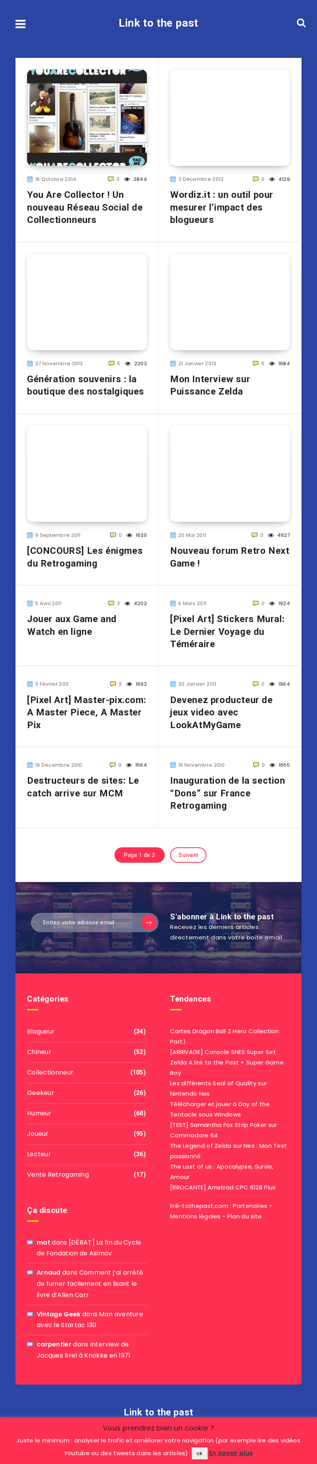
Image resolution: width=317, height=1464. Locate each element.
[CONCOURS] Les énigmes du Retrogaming (85, 556)
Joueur (38, 1133)
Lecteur (39, 1154)
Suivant (188, 855)
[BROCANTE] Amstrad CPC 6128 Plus (223, 1187)
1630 (141, 535)
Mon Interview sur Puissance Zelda (210, 385)
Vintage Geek (59, 1314)
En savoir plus (231, 1453)
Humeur (39, 1113)
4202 (140, 603)
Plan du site (244, 1216)
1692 (141, 684)
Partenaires (250, 1206)
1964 (283, 684)
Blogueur (41, 1031)
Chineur (39, 1051)
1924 (283, 603)
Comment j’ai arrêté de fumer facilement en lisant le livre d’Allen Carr (90, 1283)
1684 (283, 363)
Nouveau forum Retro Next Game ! (229, 556)
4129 (283, 179)
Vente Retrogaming (58, 1174)
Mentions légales (195, 1216)
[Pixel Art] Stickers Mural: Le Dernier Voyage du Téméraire (227, 631)
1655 (284, 765)
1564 (140, 765)
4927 (283, 535)
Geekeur (40, 1092)
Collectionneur (50, 1072)
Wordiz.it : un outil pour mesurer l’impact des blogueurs (221, 207)
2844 (139, 179)
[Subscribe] (149, 922)
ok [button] (199, 1453)
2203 (140, 363)
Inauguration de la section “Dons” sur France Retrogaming (227, 793)
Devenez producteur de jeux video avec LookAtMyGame (221, 712)
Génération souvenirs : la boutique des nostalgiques (85, 385)
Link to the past (158, 23)
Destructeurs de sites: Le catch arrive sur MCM (83, 786)
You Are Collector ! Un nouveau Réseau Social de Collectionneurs (85, 207)
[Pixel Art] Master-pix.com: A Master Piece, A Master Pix (86, 712)
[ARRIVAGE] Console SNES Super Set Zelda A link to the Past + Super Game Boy (227, 1062)
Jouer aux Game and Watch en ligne (72, 625)
